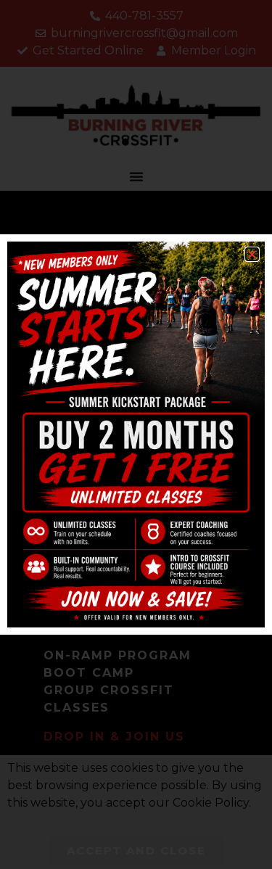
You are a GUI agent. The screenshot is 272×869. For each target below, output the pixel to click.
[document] (136, 434)
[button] (252, 254)
